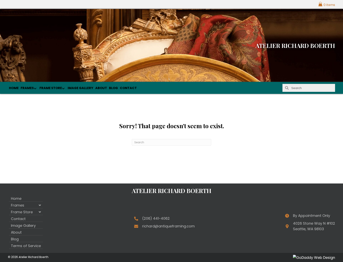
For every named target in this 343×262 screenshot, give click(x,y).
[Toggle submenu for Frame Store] (63, 88)
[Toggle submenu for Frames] (35, 88)
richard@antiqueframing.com (168, 226)
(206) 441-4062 (156, 218)
